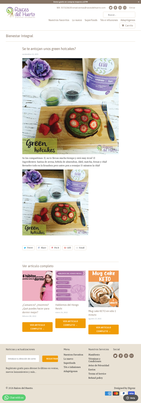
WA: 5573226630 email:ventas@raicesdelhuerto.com (81, 7)
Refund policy (95, 378)
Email (81, 248)
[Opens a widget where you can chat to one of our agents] (130, 398)
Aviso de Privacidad (98, 365)
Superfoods (91, 20)
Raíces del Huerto (23, 388)
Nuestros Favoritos (58, 20)
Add (69, 248)
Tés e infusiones (109, 20)
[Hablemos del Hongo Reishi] (70, 286)
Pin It (56, 248)
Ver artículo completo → (37, 327)
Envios (91, 369)
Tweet (30, 248)
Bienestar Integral (19, 36)
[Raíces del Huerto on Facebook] (115, 8)
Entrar (132, 7)
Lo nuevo (77, 20)
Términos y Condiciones (94, 360)
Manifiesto (94, 354)
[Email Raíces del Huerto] (125, 8)
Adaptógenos (128, 20)
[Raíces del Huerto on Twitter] (110, 8)
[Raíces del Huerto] (21, 15)
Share (43, 248)
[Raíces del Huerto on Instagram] (120, 8)
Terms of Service (97, 373)
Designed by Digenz (124, 388)
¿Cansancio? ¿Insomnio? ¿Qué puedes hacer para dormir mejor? (35, 308)
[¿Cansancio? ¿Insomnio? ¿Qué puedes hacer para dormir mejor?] (37, 286)
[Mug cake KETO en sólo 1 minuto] (103, 289)
